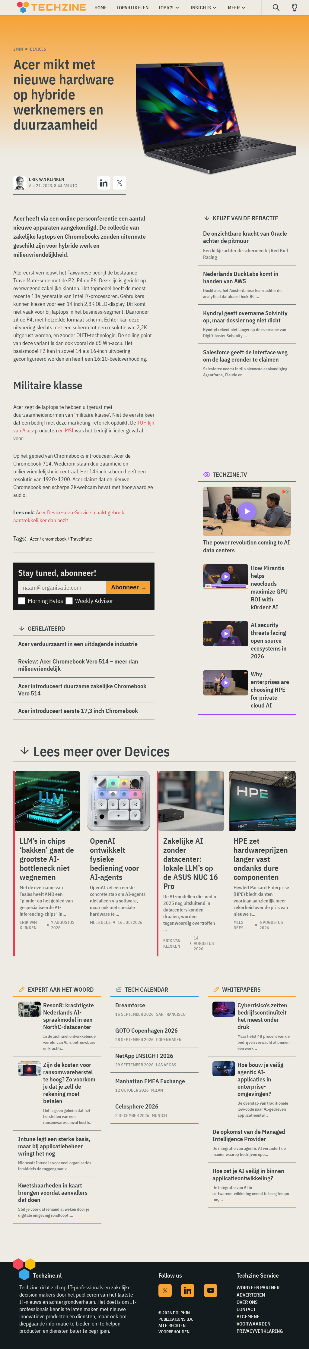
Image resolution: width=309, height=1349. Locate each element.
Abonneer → (129, 587)
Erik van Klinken (28, 925)
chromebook (54, 539)
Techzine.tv (230, 474)
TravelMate (81, 539)
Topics (166, 8)
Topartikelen (132, 8)
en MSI (66, 430)
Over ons (247, 1302)
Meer (234, 8)
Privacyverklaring (260, 1331)
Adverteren (251, 1295)
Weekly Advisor (94, 601)
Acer (34, 539)
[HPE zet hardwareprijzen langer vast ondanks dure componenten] (262, 801)
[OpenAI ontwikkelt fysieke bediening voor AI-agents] (118, 801)
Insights (200, 8)
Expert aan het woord (61, 989)
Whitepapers (241, 989)
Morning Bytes (45, 601)
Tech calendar (146, 989)
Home (100, 8)
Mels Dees (100, 922)
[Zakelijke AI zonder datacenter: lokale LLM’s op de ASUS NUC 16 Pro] (191, 801)
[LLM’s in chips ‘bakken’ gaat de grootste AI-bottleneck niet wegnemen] (47, 801)
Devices (38, 49)
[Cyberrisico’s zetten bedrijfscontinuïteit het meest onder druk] (223, 1026)
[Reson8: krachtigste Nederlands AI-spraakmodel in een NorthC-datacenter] (29, 1026)
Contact (246, 1309)
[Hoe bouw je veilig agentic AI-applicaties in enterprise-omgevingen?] (223, 1089)
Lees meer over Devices (101, 751)
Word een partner (258, 1288)
